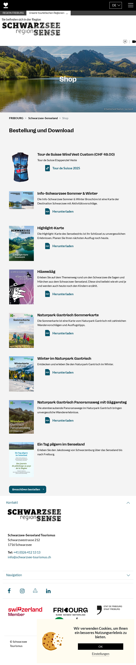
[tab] (68, 503)
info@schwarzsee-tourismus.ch (29, 557)
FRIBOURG (16, 118)
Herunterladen (62, 211)
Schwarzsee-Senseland (43, 118)
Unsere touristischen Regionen (46, 13)
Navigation (14, 575)
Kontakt (12, 503)
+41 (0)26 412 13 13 (26, 552)
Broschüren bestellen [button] (26, 489)
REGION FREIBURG (13, 13)
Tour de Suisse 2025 (66, 168)
